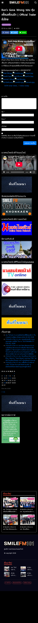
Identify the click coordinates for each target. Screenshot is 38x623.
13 (10, 378)
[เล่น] (4, 172)
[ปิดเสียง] (31, 172)
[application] (19, 164)
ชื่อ (3, 112)
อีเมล (4, 119)
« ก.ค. (3, 392)
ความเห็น (4, 96)
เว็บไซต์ (4, 126)
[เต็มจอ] (34, 172)
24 (5, 383)
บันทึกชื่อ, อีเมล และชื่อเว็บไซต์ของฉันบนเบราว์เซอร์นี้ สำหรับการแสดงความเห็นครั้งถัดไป (18, 137)
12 (8, 378)
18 (6, 380)
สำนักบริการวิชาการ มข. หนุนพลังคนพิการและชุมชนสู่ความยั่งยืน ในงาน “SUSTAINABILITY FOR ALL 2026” (20, 341)
